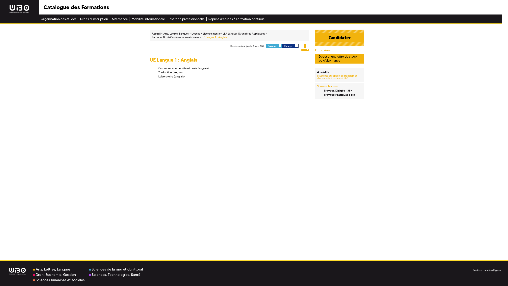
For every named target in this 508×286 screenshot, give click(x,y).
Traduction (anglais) (171, 72)
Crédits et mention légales (487, 270)
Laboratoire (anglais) (171, 76)
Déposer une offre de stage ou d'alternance (338, 58)
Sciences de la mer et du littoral (117, 269)
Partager (288, 46)
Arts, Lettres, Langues (53, 269)
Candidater (339, 38)
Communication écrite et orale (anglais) (183, 68)
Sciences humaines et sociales (60, 280)
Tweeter (272, 46)
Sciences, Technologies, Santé (116, 274)
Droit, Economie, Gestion (56, 274)
